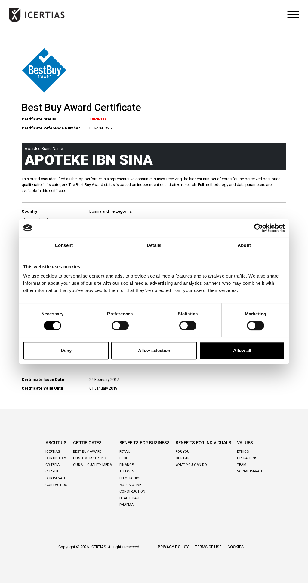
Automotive (130, 485)
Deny (66, 350)
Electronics (130, 478)
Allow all (242, 350)
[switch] (120, 325)
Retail (124, 451)
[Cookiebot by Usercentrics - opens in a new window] (258, 227)
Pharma (126, 505)
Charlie (52, 471)
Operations (247, 458)
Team (241, 465)
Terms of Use (208, 547)
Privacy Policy (173, 547)
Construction (132, 491)
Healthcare (129, 498)
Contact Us (56, 485)
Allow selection (154, 350)
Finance (126, 465)
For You (182, 451)
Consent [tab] (64, 245)
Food (123, 458)
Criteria (52, 465)
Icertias (52, 451)
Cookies (235, 547)
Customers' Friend (89, 458)
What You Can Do (191, 465)
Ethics (243, 451)
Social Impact (250, 471)
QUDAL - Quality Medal (93, 465)
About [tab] (244, 245)
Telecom (127, 471)
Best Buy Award (87, 451)
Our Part (183, 458)
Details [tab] (154, 245)
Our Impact (55, 478)
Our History (56, 458)
